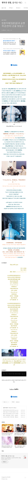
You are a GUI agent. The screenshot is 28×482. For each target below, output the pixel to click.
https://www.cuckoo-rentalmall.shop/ (12, 48)
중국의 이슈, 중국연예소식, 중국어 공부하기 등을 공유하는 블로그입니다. (11, 458)
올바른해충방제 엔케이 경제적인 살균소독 (9, 41)
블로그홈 (4, 8)
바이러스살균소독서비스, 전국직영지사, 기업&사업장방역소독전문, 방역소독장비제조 (10, 43)
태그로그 (18, 8)
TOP (25, 478)
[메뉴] (25, 3)
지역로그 (11, 8)
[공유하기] (7, 402)
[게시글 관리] (8, 402)
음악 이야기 (5, 407)
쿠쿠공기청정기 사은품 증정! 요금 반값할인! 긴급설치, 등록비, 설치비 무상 (10, 53)
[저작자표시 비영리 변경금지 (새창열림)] (18, 402)
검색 (22, 3)
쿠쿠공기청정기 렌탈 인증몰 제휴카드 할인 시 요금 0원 (9, 50)
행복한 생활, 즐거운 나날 (12, 3)
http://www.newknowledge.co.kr (10, 38)
